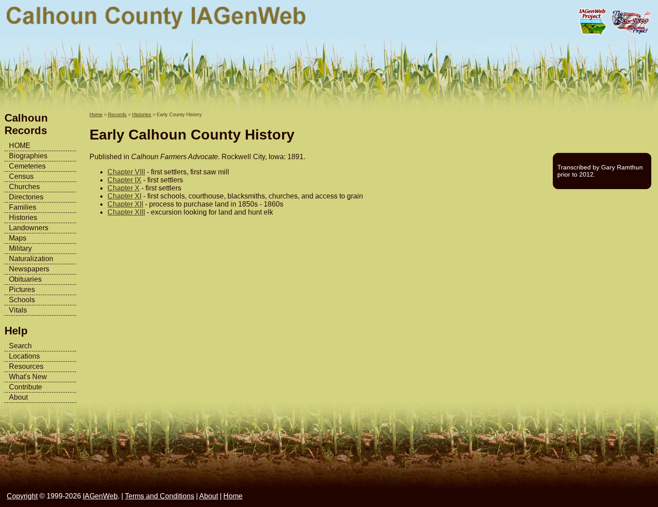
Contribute (25, 387)
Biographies (28, 156)
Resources (26, 366)
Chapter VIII (126, 172)
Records (117, 114)
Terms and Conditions (159, 496)
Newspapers (29, 269)
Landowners (28, 228)
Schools (22, 300)
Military (20, 248)
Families (22, 207)
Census (21, 176)
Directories (26, 197)
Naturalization (31, 258)
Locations (24, 356)
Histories (23, 217)
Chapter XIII (126, 212)
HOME (19, 145)
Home (96, 114)
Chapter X (123, 188)
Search (20, 346)
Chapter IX (124, 180)
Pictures (22, 289)
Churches (24, 186)
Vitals (18, 310)
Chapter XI (124, 196)
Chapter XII (125, 204)
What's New (28, 376)
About (18, 397)
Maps (17, 238)
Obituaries (25, 279)
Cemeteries (27, 166)
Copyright (22, 496)
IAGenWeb (100, 496)
